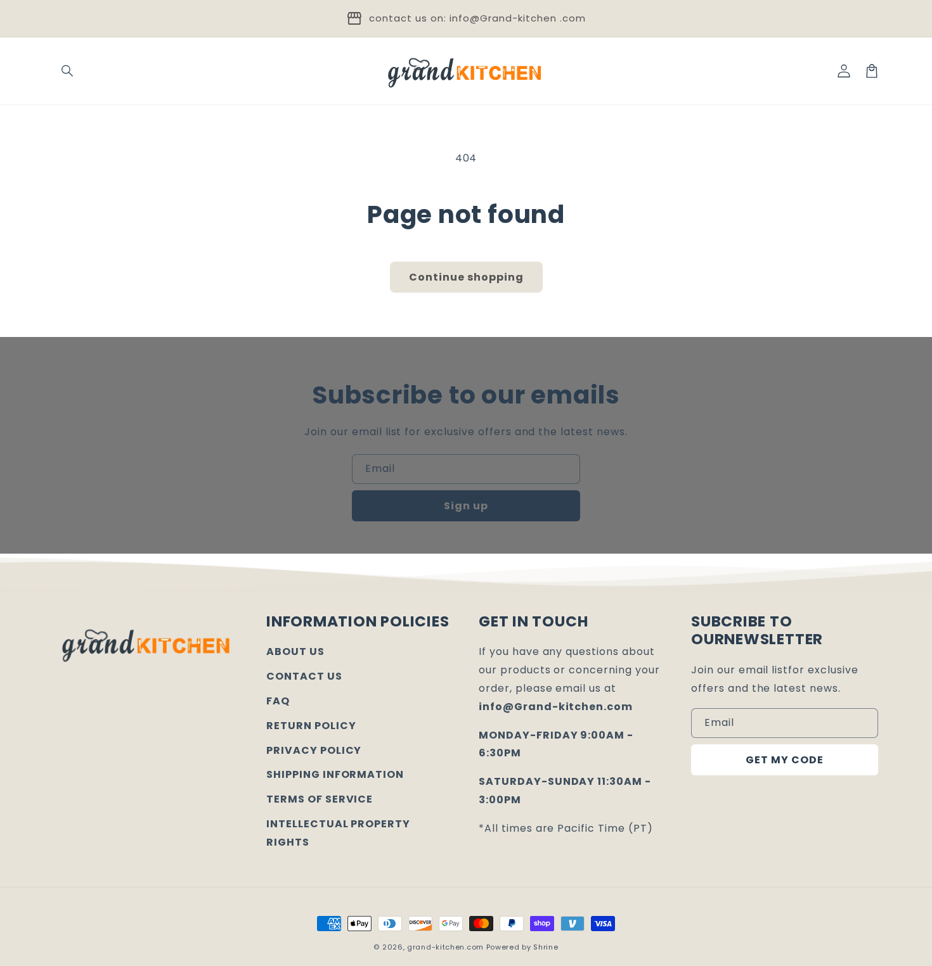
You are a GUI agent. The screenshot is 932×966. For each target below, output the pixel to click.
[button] (68, 71)
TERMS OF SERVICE (319, 799)
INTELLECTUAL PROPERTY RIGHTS (338, 833)
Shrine (545, 947)
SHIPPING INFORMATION (335, 774)
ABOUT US (295, 651)
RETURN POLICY (311, 725)
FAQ (278, 701)
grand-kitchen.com (445, 947)
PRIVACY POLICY (313, 750)
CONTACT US (304, 676)
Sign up (466, 506)
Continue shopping (466, 277)
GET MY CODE (785, 760)
